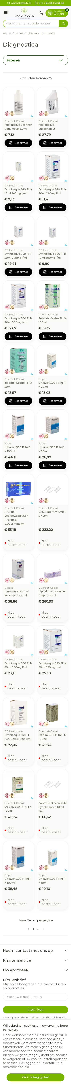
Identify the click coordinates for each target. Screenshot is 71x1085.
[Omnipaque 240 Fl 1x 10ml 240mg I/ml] (18, 167)
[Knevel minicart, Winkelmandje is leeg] (49, 13)
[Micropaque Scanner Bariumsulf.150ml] (18, 102)
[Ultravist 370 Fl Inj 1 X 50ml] (52, 425)
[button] (35, 60)
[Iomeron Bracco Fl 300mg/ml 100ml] (18, 569)
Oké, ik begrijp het (35, 1077)
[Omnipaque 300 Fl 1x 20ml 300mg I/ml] (18, 296)
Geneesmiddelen (26, 33)
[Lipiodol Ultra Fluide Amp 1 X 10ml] (52, 569)
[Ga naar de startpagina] (24, 13)
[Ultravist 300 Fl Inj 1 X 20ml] (52, 360)
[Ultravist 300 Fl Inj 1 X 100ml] (18, 856)
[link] (28, 929)
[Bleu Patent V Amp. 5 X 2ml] (52, 489)
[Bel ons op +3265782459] (41, 13)
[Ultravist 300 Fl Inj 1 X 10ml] (52, 856)
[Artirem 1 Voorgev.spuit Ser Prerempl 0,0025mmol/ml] (18, 489)
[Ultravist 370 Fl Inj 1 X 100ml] (18, 425)
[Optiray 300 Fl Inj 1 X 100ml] (52, 712)
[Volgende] (42, 929)
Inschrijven (35, 1009)
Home (7, 33)
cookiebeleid (19, 1067)
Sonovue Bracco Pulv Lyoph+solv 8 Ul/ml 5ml (52, 807)
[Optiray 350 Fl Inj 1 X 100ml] (18, 784)
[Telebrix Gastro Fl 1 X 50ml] (18, 360)
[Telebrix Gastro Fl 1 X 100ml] (52, 296)
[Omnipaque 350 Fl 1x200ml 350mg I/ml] (18, 712)
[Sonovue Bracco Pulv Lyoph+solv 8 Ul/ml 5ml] (52, 784)
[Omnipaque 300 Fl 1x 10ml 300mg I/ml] (52, 231)
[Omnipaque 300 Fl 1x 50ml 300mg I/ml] (18, 641)
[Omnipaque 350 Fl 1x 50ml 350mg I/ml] (52, 641)
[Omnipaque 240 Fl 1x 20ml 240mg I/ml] (52, 167)
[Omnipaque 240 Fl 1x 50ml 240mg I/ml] (18, 231)
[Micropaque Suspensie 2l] (52, 102)
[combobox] (31, 23)
